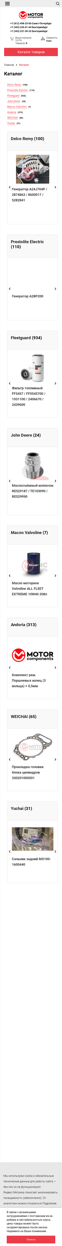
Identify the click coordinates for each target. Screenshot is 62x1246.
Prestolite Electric (17, 90)
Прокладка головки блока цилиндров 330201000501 (27, 772)
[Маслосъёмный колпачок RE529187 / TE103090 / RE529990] (32, 465)
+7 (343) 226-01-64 (20, 27)
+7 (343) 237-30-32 (20, 31)
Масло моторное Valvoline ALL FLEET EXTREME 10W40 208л (29, 588)
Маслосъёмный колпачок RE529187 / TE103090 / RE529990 (32, 491)
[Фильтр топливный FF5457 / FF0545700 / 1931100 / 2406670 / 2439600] (32, 368)
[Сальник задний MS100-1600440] (32, 839)
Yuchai (11, 123)
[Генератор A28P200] (32, 276)
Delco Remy (14, 84)
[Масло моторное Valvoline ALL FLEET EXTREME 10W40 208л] (32, 563)
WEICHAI (12, 117)
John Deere (13, 101)
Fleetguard (13, 95)
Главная (9, 64)
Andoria (11, 112)
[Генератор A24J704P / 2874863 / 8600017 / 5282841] (32, 169)
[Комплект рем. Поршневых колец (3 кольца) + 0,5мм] (32, 655)
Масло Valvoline (17, 106)
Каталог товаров (31, 52)
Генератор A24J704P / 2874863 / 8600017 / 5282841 (29, 194)
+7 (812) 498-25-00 (20, 23)
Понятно (31, 1239)
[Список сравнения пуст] (43, 38)
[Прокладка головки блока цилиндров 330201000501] (32, 747)
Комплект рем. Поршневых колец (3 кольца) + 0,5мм (29, 680)
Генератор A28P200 (27, 296)
